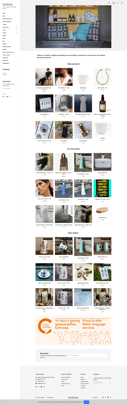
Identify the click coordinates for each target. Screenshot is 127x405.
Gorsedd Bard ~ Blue (64, 200)
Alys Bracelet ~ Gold (102, 88)
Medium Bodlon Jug (102, 257)
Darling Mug (83, 88)
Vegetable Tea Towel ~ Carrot (102, 199)
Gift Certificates (84, 382)
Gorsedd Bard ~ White (83, 200)
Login (62, 386)
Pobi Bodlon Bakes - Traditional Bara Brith (44, 309)
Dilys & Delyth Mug (63, 257)
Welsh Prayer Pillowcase (83, 308)
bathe (4, 38)
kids (4, 41)
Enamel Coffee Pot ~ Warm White (44, 225)
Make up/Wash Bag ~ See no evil (44, 173)
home (4, 30)
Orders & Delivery (85, 384)
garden (4, 35)
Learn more (79, 402)
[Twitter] (36, 387)
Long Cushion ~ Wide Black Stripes (63, 225)
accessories (6, 27)
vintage (4, 44)
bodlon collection (7, 21)
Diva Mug (102, 138)
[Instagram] (41, 387)
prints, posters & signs (8, 52)
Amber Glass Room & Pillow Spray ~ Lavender (102, 115)
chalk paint (5, 57)
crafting (5, 49)
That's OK (86, 402)
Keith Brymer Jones (7, 18)
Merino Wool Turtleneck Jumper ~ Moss (63, 174)
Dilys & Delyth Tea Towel (102, 283)
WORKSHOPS (6, 63)
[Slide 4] (76, 47)
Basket (63, 382)
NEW (4, 16)
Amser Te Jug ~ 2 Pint (44, 257)
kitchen (4, 32)
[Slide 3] (73, 47)
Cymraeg (4, 74)
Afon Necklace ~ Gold (63, 88)
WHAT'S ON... (6, 60)
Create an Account (65, 384)
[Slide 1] (69, 47)
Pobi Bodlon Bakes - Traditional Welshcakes (102, 309)
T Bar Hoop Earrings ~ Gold (44, 199)
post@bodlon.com (41, 384)
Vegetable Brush (102, 218)
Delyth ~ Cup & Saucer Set (44, 283)
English (4, 72)
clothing (5, 24)
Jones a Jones (6, 55)
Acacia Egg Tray (83, 141)
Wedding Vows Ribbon (83, 283)
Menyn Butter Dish (102, 173)
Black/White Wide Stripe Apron (83, 115)
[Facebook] (38, 387)
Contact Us (83, 388)
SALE (4, 13)
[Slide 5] (78, 47)
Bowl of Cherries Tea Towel (44, 141)
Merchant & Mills (7, 46)
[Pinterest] (44, 387)
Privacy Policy (64, 380)
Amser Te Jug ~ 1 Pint (63, 308)
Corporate (83, 386)
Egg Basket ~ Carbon (64, 115)
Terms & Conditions (65, 377)
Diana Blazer (64, 141)
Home (82, 377)
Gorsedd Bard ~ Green (83, 174)
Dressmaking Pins (44, 115)
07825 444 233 (40, 381)
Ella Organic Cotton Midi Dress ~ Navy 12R (44, 89)
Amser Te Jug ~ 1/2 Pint (64, 283)
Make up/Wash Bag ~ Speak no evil (83, 225)
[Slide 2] (71, 47)
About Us (83, 380)
